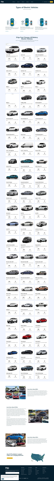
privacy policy (7, 477)
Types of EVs (22, 470)
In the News (36, 471)
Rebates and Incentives (24, 474)
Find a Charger (30, 470)
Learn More (7, 31)
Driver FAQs (22, 471)
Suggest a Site (44, 471)
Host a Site (44, 470)
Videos (36, 474)
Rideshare (29, 474)
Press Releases (37, 470)
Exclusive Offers (30, 471)
